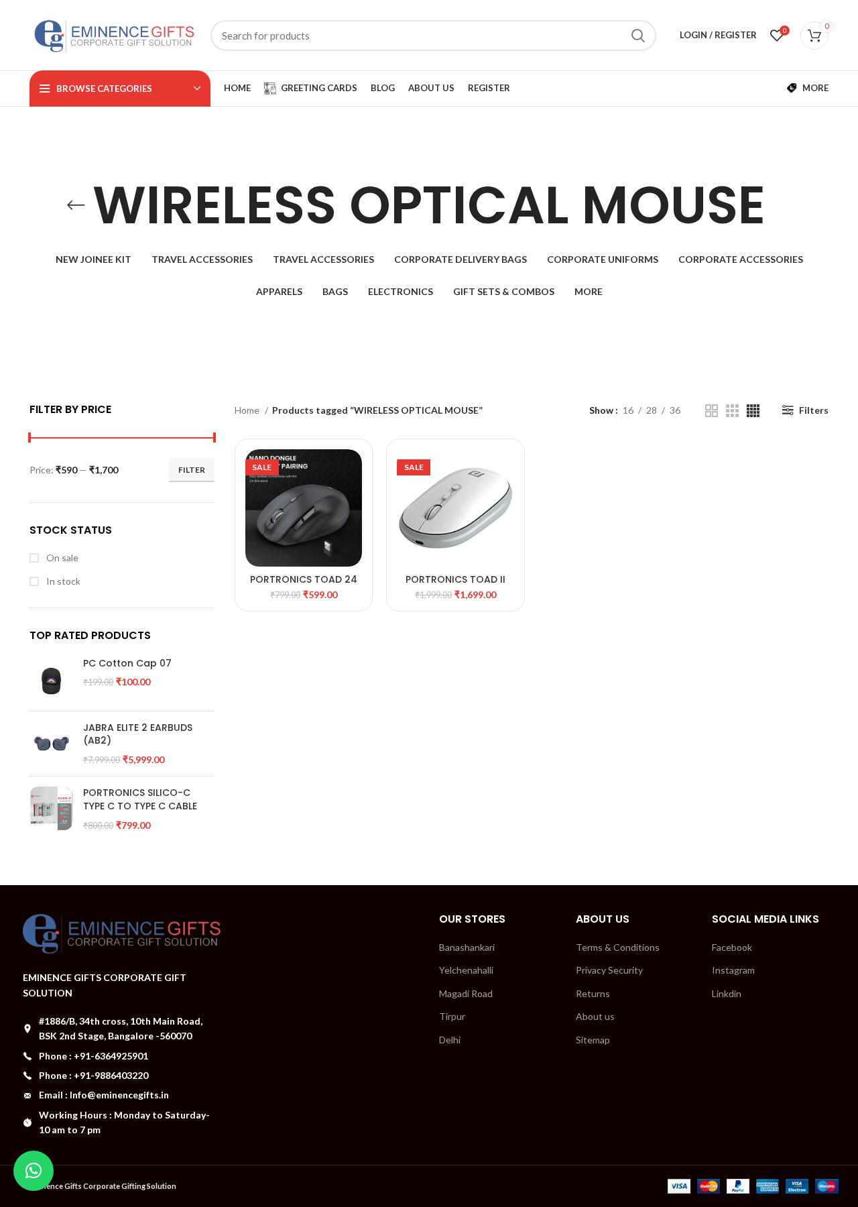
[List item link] (122, 1056)
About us (595, 1016)
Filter (191, 470)
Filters (814, 410)
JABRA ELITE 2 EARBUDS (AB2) (137, 735)
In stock (62, 581)
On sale (61, 557)
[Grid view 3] (732, 410)
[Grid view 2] (711, 410)
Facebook (732, 947)
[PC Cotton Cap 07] (51, 679)
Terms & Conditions (618, 947)
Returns (593, 993)
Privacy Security (609, 970)
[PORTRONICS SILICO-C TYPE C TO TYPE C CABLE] (51, 809)
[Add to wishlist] (352, 501)
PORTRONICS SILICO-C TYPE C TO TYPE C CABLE (140, 800)
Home (248, 410)
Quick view (352, 471)
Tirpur (452, 1016)
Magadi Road (466, 993)
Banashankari (467, 947)
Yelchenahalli (466, 970)
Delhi (450, 1039)
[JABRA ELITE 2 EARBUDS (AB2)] (51, 744)
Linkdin (726, 993)
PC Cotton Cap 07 (127, 663)
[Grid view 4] (753, 410)
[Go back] (76, 205)
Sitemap (593, 1039)
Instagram (733, 970)
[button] (33, 1171)
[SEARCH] (638, 35)
